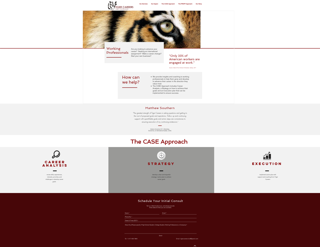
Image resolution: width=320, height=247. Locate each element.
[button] (144, 4)
